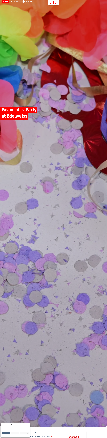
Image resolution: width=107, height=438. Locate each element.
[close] (104, 1)
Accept (6, 433)
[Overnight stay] (30, 1)
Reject (15, 433)
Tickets (6, 1)
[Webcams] (12, 1)
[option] (98, 1)
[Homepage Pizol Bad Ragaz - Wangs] (53, 2)
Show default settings (24, 433)
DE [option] (98, 1)
